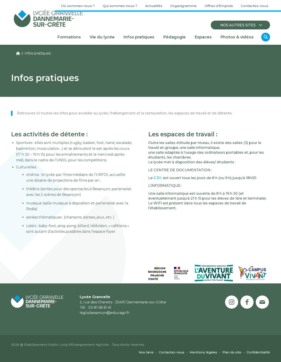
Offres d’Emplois (219, 6)
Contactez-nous (254, 6)
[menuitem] (78, 6)
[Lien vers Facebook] (247, 302)
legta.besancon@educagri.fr (105, 313)
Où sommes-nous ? (78, 6)
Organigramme (183, 6)
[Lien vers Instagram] (231, 302)
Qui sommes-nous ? (120, 6)
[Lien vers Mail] (262, 302)
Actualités (153, 6)
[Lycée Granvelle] (48, 18)
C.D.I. (157, 178)
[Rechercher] (265, 37)
